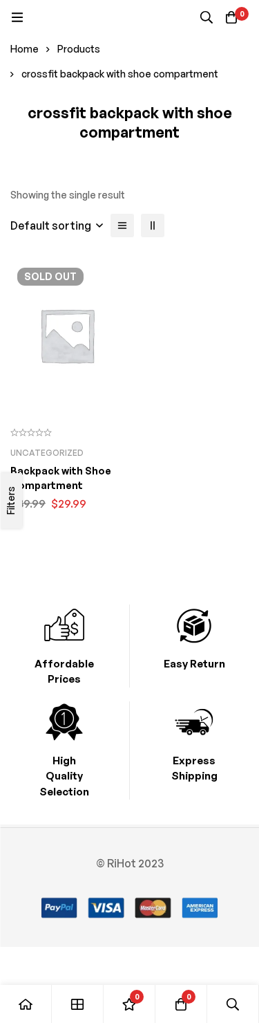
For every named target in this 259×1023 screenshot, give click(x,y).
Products (78, 49)
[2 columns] (152, 225)
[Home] (26, 1004)
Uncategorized (47, 453)
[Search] (206, 17)
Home (24, 49)
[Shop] (78, 1004)
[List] (122, 225)
